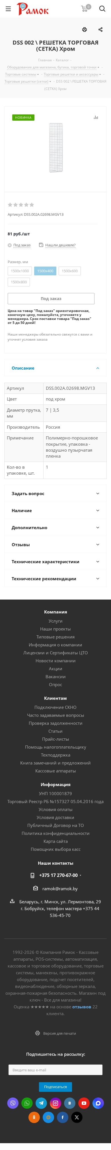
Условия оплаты (56, 809)
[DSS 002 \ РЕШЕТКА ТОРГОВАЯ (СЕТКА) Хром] (55, 148)
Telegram (41, 1103)
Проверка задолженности (56, 723)
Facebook (62, 1117)
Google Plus (48, 1117)
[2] (15, 205)
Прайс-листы (55, 739)
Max (98, 1103)
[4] (26, 205)
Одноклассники (34, 1117)
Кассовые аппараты (55, 771)
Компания (55, 612)
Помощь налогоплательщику (55, 747)
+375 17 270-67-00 (58, 875)
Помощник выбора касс (56, 849)
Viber (12, 1103)
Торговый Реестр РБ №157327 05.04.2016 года (55, 801)
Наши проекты (55, 629)
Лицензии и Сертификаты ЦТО (55, 652)
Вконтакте (69, 1103)
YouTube (84, 1103)
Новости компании (56, 660)
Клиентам (55, 698)
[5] (32, 205)
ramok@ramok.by (60, 888)
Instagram (55, 1103)
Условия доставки (55, 817)
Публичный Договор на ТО (55, 825)
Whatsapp (27, 1103)
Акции (55, 668)
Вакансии (56, 676)
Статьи (55, 731)
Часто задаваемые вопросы (55, 715)
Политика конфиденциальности (56, 833)
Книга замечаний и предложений (55, 763)
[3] (21, 205)
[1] (10, 205)
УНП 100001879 (55, 793)
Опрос (55, 684)
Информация (56, 784)
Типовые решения (55, 637)
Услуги (56, 621)
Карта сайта (56, 841)
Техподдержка (55, 755)
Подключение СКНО (55, 707)
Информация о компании (55, 645)
